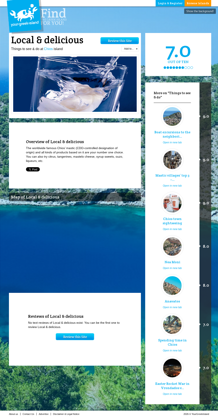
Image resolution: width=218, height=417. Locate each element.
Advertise (44, 414)
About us (13, 414)
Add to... (128, 48)
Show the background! (200, 11)
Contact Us (28, 414)
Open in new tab (172, 142)
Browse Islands (198, 3)
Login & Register (170, 3)
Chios (48, 49)
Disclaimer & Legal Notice (66, 414)
